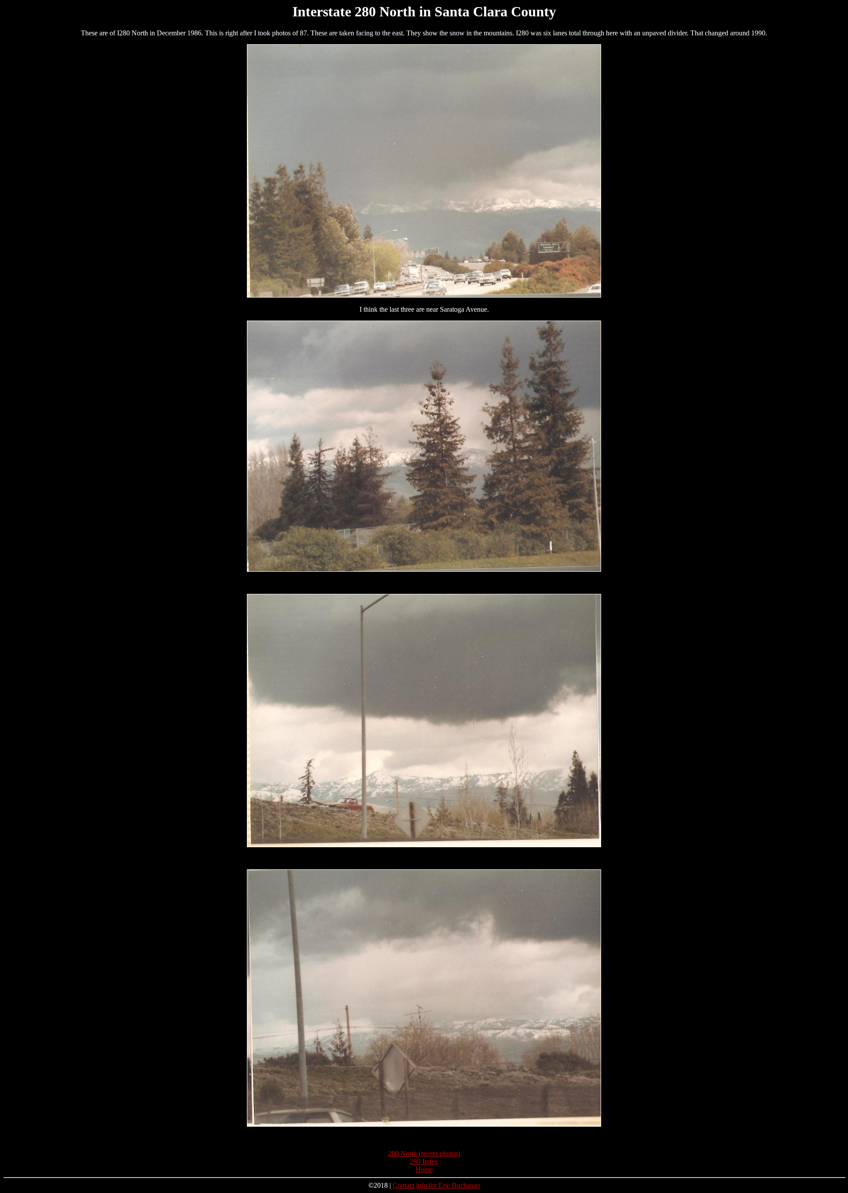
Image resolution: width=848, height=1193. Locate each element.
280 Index (424, 1161)
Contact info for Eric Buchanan (436, 1185)
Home (424, 1169)
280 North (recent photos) (424, 1153)
